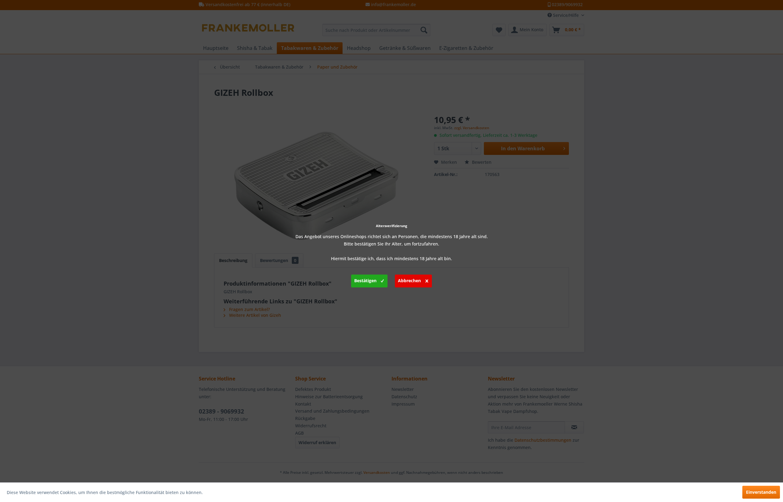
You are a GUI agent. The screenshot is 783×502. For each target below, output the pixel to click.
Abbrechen (409, 280)
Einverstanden (761, 492)
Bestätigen (365, 280)
